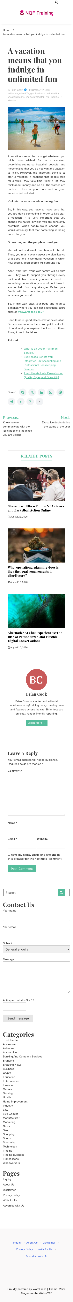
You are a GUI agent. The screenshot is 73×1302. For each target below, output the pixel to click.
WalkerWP (45, 1293)
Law (5, 1109)
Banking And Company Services (22, 1056)
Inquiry (7, 1179)
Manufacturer (11, 1117)
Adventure (9, 1044)
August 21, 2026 (19, 516)
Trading (7, 1150)
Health (7, 1097)
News (6, 1126)
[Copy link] (39, 401)
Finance (8, 1085)
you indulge (52, 97)
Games (7, 1089)
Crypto (7, 1072)
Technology (10, 1146)
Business (40, 93)
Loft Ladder (11, 1040)
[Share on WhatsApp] (51, 392)
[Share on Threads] (30, 401)
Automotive (10, 1052)
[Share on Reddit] (11, 401)
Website (42, 838)
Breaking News (12, 1064)
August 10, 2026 (19, 647)
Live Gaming (10, 1113)
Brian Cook (16, 90)
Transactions (11, 1158)
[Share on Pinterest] (60, 392)
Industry (8, 1105)
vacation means (16, 97)
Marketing (9, 1122)
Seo (5, 1130)
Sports (7, 1138)
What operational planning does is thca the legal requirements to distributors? (33, 571)
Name (12, 822)
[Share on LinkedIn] (41, 392)
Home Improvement (15, 1101)
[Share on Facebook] (22, 392)
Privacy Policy (11, 1195)
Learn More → (37, 722)
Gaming (8, 1093)
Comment (15, 770)
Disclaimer (9, 1189)
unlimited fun (53, 93)
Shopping (9, 1134)
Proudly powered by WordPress (27, 1289)
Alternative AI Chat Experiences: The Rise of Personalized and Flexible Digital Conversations (35, 637)
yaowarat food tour (35, 97)
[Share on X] (32, 392)
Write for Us (10, 1200)
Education (9, 1077)
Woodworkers (11, 1162)
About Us (8, 1184)
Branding (8, 1060)
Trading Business (13, 1154)
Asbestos (8, 1048)
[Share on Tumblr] (21, 401)
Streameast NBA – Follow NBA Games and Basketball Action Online (36, 508)
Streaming (9, 1142)
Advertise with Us (13, 1205)
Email (12, 838)
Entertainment (11, 1081)
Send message (18, 1018)
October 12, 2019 (41, 90)
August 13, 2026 (19, 582)
